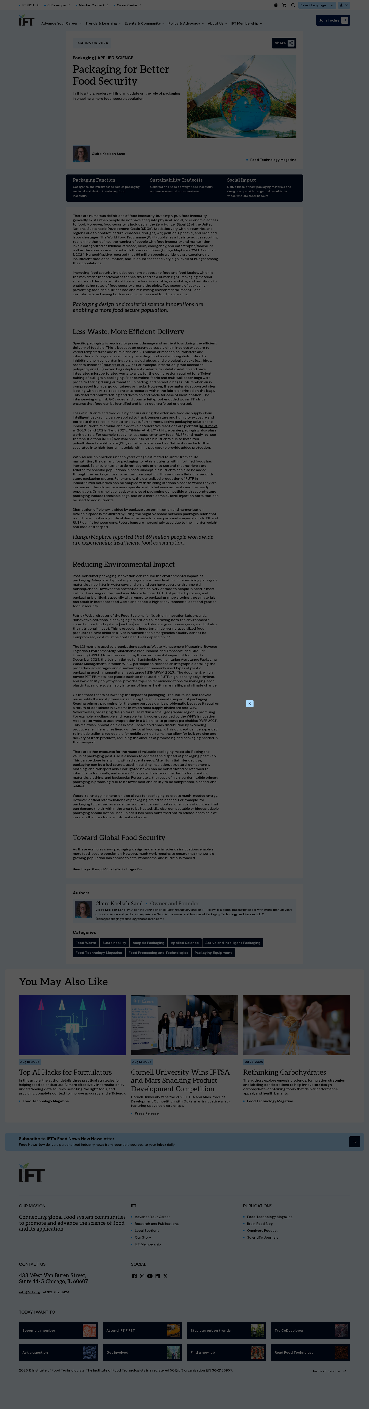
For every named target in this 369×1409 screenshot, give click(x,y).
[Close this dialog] (250, 703)
